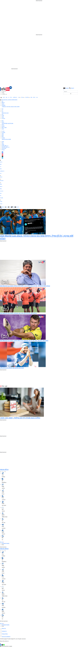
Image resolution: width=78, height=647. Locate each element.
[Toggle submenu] (0, 175)
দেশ (8, 97)
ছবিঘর (31, 97)
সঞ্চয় (37, 97)
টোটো (15, 106)
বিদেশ (11, 97)
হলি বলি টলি (3, 123)
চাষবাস (3, 128)
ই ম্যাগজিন (3, 132)
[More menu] (77, 97)
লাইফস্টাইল (27, 97)
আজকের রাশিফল (4, 469)
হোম (2, 101)
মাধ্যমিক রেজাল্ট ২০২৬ (5, 145)
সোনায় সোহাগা (4, 148)
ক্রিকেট (3, 113)
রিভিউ (6, 123)
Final (1, 208)
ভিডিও (3, 136)
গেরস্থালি (18, 106)
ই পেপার (3, 131)
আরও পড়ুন (1, 542)
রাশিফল (34, 97)
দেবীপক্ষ (3, 144)
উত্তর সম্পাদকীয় (8, 139)
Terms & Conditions (6, 636)
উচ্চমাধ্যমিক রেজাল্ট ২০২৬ (5, 147)
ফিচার (2, 143)
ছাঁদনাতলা (3, 149)
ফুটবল (5, 113)
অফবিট (3, 115)
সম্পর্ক (7, 106)
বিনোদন (22, 97)
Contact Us (4, 631)
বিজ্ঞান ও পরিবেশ (4, 127)
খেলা (19, 97)
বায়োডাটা (3, 126)
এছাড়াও (1, 203)
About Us (4, 628)
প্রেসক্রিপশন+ (15, 97)
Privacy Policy (5, 633)
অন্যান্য (7, 113)
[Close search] (63, 89)
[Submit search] (70, 94)
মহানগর (4, 97)
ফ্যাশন (9, 106)
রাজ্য (6, 97)
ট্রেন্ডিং (3, 133)
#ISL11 (3, 102)
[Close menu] (0, 160)
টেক (14, 106)
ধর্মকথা (3, 117)
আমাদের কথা (4, 139)
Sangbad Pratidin (5, 543)
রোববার (3, 141)
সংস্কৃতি (8, 123)
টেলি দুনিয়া (11, 123)
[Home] (6, 88)
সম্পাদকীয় (3, 138)
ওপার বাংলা (3, 118)
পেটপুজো (12, 106)
